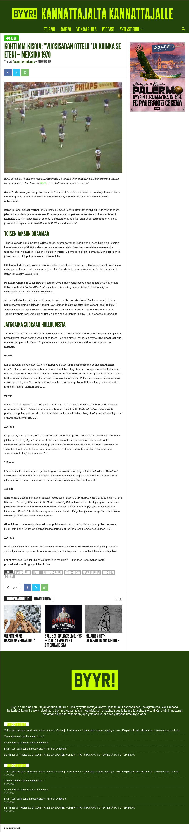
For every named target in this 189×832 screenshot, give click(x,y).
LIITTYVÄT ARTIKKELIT (18, 598)
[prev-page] (116, 599)
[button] (183, 29)
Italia (36, 572)
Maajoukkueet (91, 572)
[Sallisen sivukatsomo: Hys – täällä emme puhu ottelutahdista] (63, 619)
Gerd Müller (22, 572)
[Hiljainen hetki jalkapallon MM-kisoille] (103, 619)
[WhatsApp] (25, 72)
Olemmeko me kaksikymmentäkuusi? (19, 638)
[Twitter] (16, 72)
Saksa (9, 576)
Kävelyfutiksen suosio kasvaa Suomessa (26, 742)
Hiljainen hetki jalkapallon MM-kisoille (102, 638)
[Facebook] (8, 72)
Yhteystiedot (129, 29)
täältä (43, 183)
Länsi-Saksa (72, 572)
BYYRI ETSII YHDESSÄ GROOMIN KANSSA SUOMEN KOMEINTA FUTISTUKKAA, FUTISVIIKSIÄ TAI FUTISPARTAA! (69, 754)
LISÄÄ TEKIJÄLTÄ (42, 598)
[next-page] (120, 599)
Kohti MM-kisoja (52, 572)
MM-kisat (12, 38)
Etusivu (49, 29)
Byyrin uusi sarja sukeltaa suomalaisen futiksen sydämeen (35, 748)
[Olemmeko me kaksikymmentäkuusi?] (22, 619)
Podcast (108, 29)
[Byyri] (94, 12)
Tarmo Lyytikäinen (24, 61)
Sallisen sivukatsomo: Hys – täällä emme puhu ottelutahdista (63, 640)
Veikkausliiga (86, 29)
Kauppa (65, 29)
